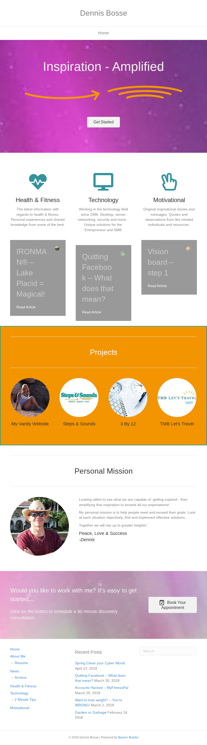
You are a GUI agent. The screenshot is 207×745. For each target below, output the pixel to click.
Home (103, 33)
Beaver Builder (128, 737)
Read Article (26, 307)
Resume (21, 663)
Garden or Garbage (91, 712)
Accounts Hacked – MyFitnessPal (101, 688)
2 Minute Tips (25, 699)
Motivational (19, 708)
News (14, 671)
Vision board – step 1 (161, 262)
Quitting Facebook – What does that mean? (97, 277)
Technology (19, 693)
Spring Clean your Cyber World (100, 663)
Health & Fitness (23, 686)
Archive (21, 677)
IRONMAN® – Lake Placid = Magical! (31, 272)
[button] (103, 122)
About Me (17, 656)
